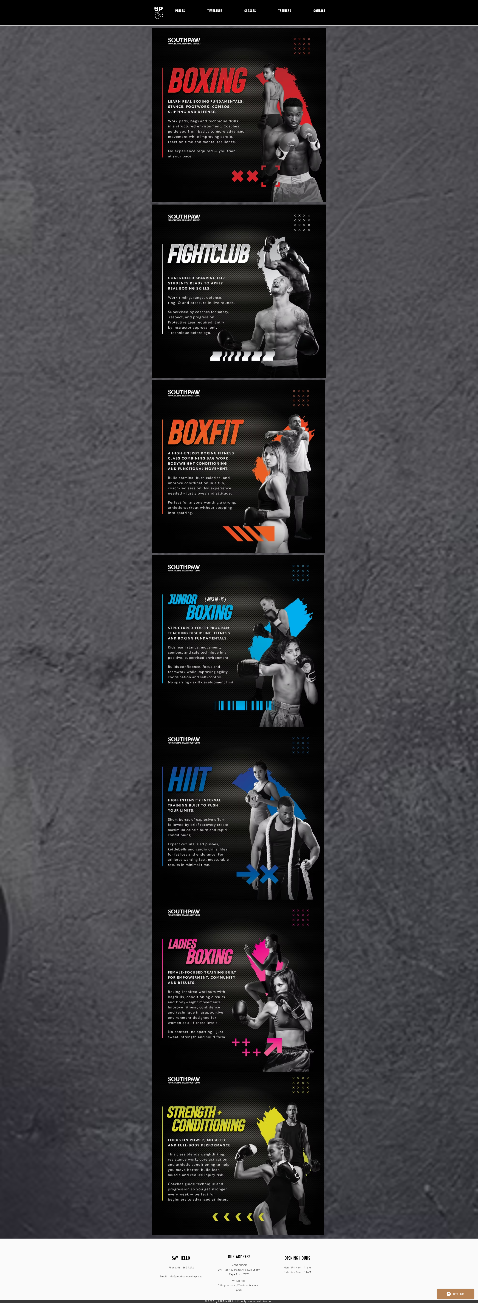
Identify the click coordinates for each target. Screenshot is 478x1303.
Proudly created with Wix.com (255, 1301)
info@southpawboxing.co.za (185, 1276)
